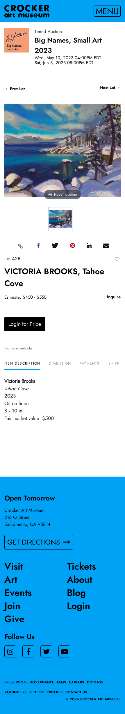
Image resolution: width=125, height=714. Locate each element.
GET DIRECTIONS (34, 542)
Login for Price (24, 324)
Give (14, 619)
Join (12, 605)
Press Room (15, 682)
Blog (76, 592)
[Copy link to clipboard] (20, 245)
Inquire (114, 297)
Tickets (81, 566)
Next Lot (108, 87)
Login (78, 605)
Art (10, 579)
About (79, 579)
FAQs (61, 682)
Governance (41, 682)
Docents (95, 682)
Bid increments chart (19, 348)
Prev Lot (17, 89)
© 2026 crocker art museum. (93, 699)
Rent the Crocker (46, 692)
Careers (76, 682)
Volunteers (15, 692)
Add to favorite (117, 259)
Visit (13, 566)
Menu (107, 11)
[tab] (22, 365)
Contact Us (76, 692)
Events (18, 592)
